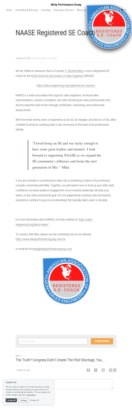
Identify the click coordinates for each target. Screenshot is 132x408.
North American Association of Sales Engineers (57, 76)
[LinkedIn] (103, 370)
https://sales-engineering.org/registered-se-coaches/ (66, 85)
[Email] (110, 370)
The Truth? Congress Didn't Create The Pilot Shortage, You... (60, 360)
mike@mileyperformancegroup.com (52, 249)
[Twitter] (95, 370)
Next (17, 355)
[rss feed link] (114, 370)
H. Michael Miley (74, 71)
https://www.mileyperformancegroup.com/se (41, 239)
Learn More (31, 395)
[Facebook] (88, 370)
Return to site (24, 370)
